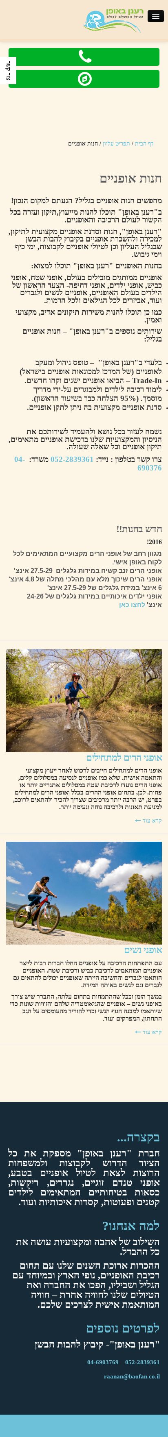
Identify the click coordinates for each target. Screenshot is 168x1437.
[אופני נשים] (84, 893)
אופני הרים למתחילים (124, 757)
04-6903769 (103, 1362)
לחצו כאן (132, 604)
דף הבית (144, 144)
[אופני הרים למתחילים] (84, 700)
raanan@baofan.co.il (132, 1376)
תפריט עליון (116, 144)
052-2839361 (72, 459)
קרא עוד (152, 821)
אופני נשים (143, 950)
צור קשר (8, 70)
